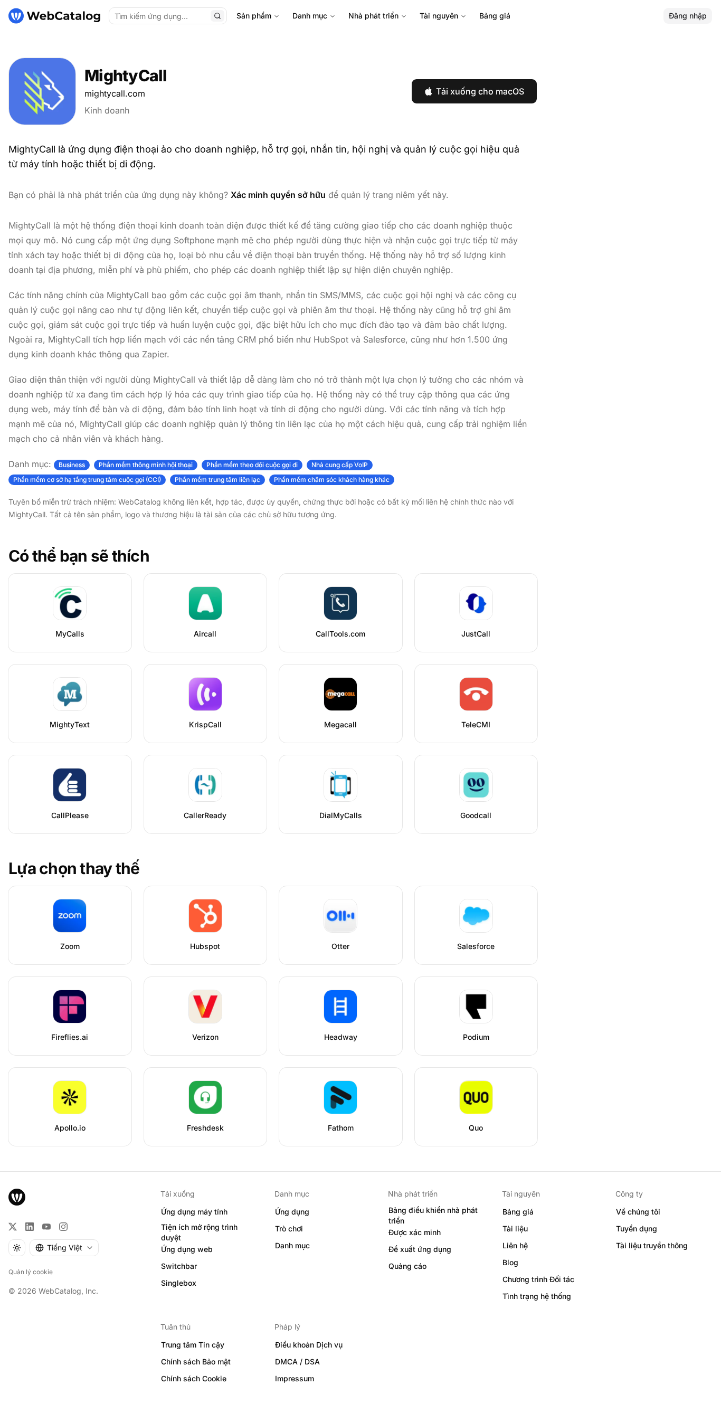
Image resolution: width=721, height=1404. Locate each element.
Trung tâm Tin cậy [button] (192, 1344)
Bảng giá (494, 15)
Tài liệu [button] (515, 1228)
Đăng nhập (688, 15)
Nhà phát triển (373, 15)
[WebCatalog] (16, 1197)
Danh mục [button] (292, 1245)
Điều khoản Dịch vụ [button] (309, 1344)
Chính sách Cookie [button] (193, 1378)
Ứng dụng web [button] (187, 1249)
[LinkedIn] (29, 1226)
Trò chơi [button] (289, 1228)
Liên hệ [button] (515, 1245)
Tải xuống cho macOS (480, 91)
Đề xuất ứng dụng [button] (419, 1249)
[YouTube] (46, 1226)
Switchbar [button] (179, 1265)
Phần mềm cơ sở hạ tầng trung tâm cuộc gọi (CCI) (87, 479)
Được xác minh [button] (414, 1232)
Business (72, 465)
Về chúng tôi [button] (638, 1211)
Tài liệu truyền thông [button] (652, 1245)
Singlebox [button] (178, 1282)
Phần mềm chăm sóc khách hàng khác (332, 479)
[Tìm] (217, 16)
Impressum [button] (294, 1378)
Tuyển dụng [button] (636, 1228)
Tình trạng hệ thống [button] (536, 1296)
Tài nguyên (439, 15)
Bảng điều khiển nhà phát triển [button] (433, 1215)
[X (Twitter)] (12, 1226)
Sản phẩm (253, 15)
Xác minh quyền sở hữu (278, 194)
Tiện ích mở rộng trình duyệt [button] (199, 1232)
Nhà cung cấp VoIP (339, 465)
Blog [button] (510, 1262)
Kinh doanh (106, 110)
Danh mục (309, 15)
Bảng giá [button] (518, 1211)
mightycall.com (114, 93)
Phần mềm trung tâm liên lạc (217, 479)
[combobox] (64, 1247)
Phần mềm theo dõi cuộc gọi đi (252, 465)
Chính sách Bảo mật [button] (196, 1361)
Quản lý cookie (30, 1272)
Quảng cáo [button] (407, 1265)
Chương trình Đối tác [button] (538, 1279)
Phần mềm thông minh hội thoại (146, 465)
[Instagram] (63, 1226)
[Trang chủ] (54, 15)
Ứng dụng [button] (292, 1211)
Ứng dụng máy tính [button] (194, 1211)
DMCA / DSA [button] (297, 1361)
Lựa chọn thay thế (73, 868)
